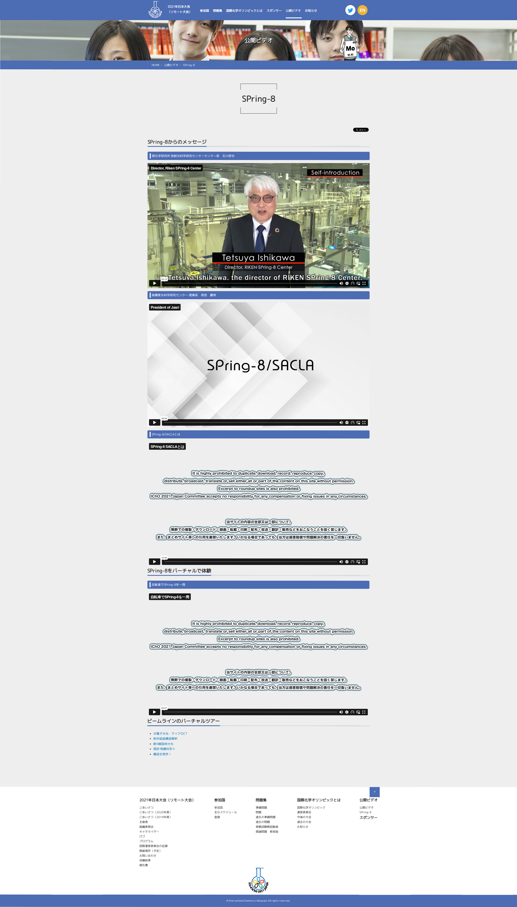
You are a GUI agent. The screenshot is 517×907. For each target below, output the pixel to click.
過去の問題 (263, 822)
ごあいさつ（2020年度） (155, 812)
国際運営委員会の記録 (153, 846)
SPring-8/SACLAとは (166, 434)
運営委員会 (304, 812)
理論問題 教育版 (267, 831)
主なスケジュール (225, 812)
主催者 (143, 822)
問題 (258, 812)
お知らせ (311, 10)
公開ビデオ (293, 10)
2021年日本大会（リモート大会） (180, 9)
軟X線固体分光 (163, 744)
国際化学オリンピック (311, 807)
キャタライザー (149, 831)
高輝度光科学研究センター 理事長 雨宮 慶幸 (184, 295)
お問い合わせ (147, 855)
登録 (217, 817)
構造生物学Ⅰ (162, 754)
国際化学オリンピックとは (244, 10)
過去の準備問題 (265, 817)
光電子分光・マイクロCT (170, 733)
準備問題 (261, 807)
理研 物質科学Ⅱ (164, 749)
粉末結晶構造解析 (165, 738)
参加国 (204, 10)
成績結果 (145, 860)
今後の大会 (304, 817)
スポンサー (274, 10)
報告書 (143, 865)
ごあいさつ (146, 807)
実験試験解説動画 (267, 827)
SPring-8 (365, 812)
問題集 (217, 10)
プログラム (146, 841)
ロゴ (142, 836)
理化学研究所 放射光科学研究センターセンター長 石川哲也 (193, 156)
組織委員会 (146, 827)
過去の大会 (304, 822)
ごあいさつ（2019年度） (155, 817)
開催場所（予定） (150, 851)
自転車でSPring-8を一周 (168, 585)
